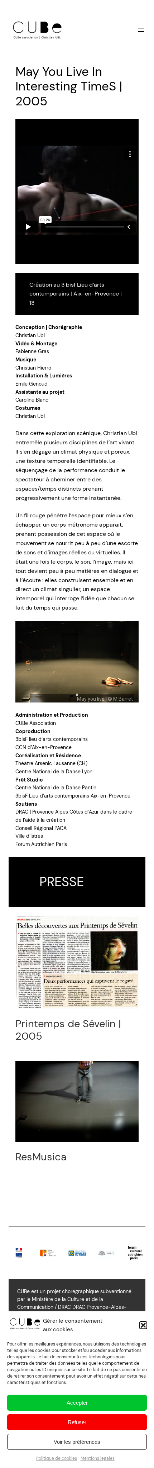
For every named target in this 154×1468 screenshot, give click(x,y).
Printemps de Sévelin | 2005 (68, 1030)
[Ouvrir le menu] (141, 30)
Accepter (77, 1403)
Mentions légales (98, 1458)
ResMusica (41, 1157)
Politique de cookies (56, 1458)
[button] (143, 1325)
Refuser (77, 1422)
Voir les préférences (77, 1442)
